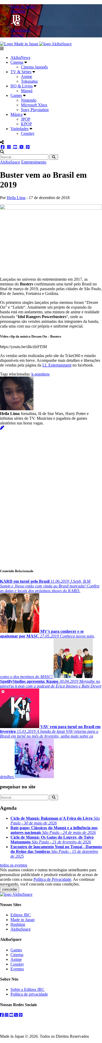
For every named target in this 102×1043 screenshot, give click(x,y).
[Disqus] (51, 496)
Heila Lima (16, 197)
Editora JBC (20, 915)
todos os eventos (13, 865)
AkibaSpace (10, 162)
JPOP (25, 119)
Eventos (17, 969)
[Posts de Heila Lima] (2, 428)
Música (16, 114)
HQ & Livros (21, 86)
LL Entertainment (56, 365)
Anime (26, 76)
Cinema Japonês (34, 67)
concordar (9, 889)
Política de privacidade (29, 994)
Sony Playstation (35, 109)
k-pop (36, 374)
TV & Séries (20, 72)
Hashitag (17, 924)
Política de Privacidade (52, 879)
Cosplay (28, 133)
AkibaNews (20, 57)
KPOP (26, 124)
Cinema (16, 62)
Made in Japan (22, 919)
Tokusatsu (29, 81)
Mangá (26, 90)
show (45, 374)
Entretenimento (33, 162)
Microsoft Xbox (34, 105)
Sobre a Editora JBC (27, 989)
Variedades (19, 128)
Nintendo (28, 100)
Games (16, 95)
